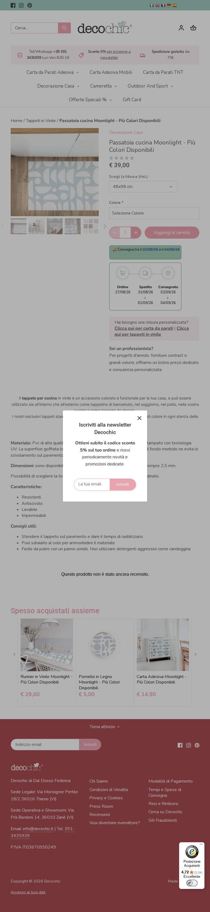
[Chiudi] (139, 418)
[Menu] (201, 845)
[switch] (191, 883)
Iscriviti (122, 484)
